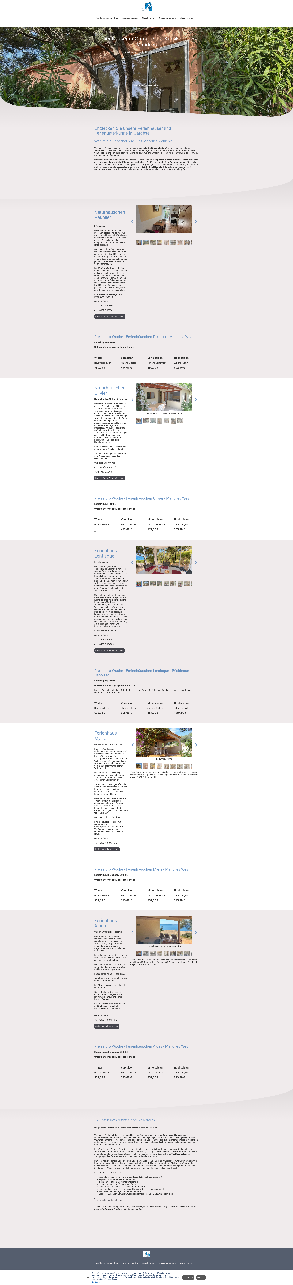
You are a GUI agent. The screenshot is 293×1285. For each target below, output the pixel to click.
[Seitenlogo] (146, 7)
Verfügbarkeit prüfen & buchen (109, 1200)
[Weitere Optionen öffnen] (96, 22)
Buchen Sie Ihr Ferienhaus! (146, 85)
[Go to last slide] (133, 221)
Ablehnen (201, 1277)
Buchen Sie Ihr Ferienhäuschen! (109, 316)
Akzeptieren (188, 1277)
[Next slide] (196, 221)
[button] (139, 242)
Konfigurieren (97, 1282)
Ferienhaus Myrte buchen (107, 849)
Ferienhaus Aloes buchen (106, 1026)
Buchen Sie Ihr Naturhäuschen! (109, 650)
